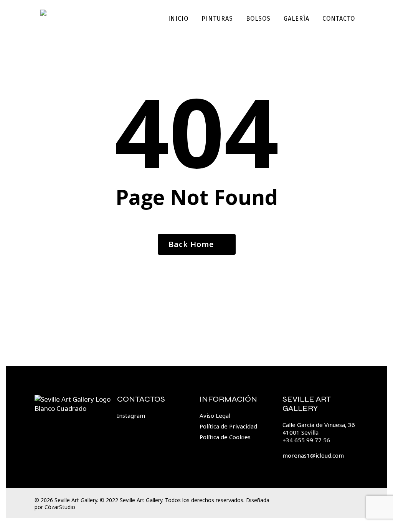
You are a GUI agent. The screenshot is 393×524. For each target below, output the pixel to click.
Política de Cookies (225, 437)
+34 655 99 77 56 (306, 440)
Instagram (131, 415)
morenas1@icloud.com (313, 455)
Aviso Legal (215, 415)
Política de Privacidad (228, 426)
